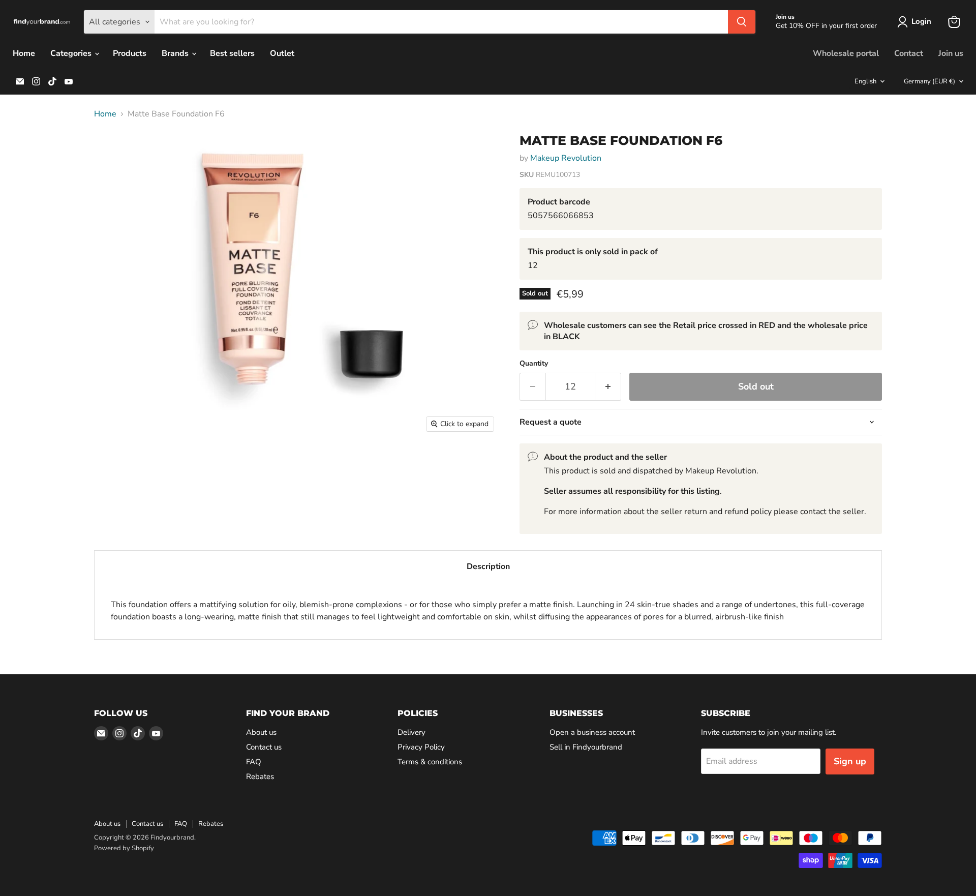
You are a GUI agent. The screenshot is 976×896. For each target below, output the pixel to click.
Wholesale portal (846, 53)
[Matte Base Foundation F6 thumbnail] (113, 154)
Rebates (260, 776)
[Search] (741, 22)
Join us (950, 53)
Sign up (850, 761)
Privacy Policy (421, 747)
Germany (929, 81)
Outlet (282, 53)
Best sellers (232, 53)
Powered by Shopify (124, 848)
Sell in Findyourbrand (586, 747)
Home (24, 53)
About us (261, 732)
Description (488, 566)
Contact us (264, 747)
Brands (176, 53)
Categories (72, 53)
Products (129, 53)
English (865, 81)
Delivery (411, 732)
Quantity (534, 364)
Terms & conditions (430, 762)
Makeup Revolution (565, 158)
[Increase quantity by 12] (608, 387)
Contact (908, 53)
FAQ (253, 762)
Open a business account (592, 732)
